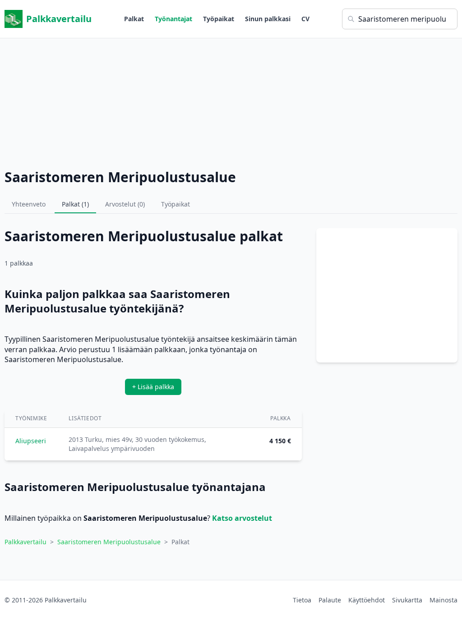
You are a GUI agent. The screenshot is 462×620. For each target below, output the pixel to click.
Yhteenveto (29, 204)
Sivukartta (407, 600)
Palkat (134, 18)
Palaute (330, 600)
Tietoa (302, 600)
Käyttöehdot (366, 600)
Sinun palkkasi (268, 18)
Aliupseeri (30, 440)
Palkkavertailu (59, 19)
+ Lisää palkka (153, 386)
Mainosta (443, 600)
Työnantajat (173, 18)
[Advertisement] (231, 101)
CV (305, 18)
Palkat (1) (75, 204)
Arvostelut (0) (125, 204)
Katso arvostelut (242, 518)
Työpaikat (218, 18)
